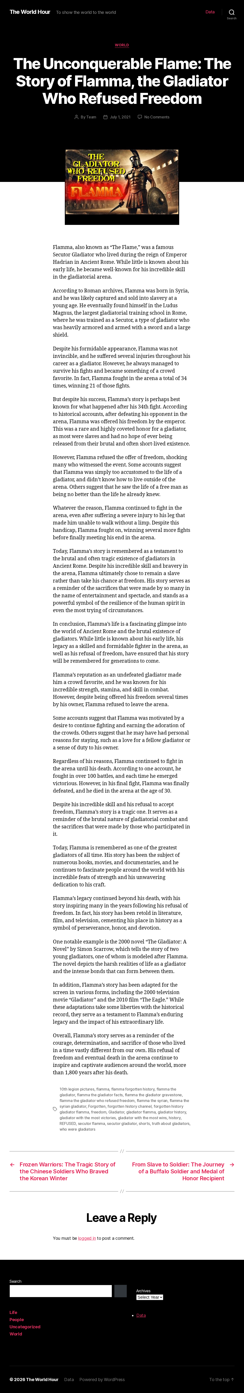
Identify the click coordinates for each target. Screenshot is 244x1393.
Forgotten (97, 1106)
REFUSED (68, 1123)
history (174, 1117)
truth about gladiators (170, 1123)
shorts (144, 1123)
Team (91, 117)
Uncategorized (25, 1326)
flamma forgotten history (133, 1089)
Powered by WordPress (102, 1379)
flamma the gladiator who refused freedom (97, 1100)
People (17, 1319)
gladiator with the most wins (142, 1117)
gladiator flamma (141, 1112)
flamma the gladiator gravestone (153, 1094)
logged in (87, 1238)
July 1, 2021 (120, 117)
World (122, 45)
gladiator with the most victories (88, 1117)
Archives (143, 1290)
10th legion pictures (77, 1089)
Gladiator (116, 1112)
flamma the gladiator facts (100, 1094)
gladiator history (172, 1112)
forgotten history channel (129, 1106)
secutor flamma (91, 1123)
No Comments (156, 117)
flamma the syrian (152, 1100)
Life (13, 1312)
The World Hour (30, 12)
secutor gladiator (122, 1123)
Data (210, 11)
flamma (102, 1089)
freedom (98, 1112)
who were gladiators (77, 1129)
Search (15, 1281)
